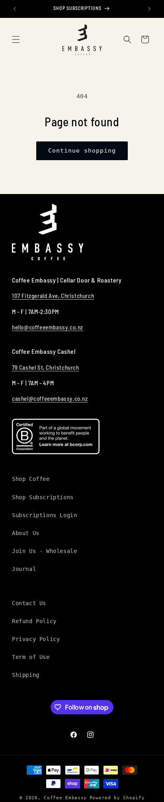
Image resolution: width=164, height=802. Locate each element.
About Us (25, 533)
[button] (16, 39)
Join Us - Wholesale (44, 551)
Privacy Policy (36, 639)
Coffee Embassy (65, 797)
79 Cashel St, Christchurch (45, 367)
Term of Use (31, 657)
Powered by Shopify (117, 797)
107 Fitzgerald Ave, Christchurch (53, 295)
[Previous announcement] (14, 9)
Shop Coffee (31, 479)
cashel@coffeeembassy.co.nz (50, 398)
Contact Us (29, 603)
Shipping (25, 675)
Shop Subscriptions (43, 497)
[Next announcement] (149, 9)
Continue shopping (82, 150)
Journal (24, 569)
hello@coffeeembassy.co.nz (47, 327)
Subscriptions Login (44, 515)
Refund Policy (34, 621)
